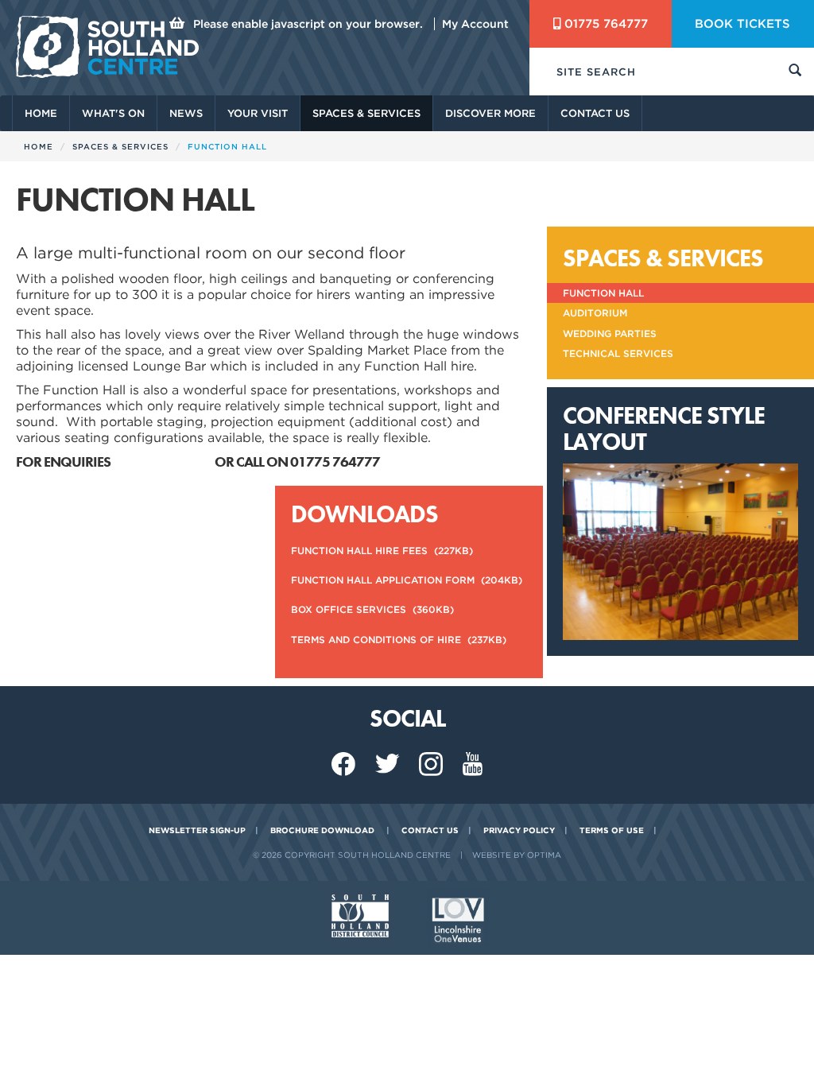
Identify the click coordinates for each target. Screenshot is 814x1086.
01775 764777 (606, 24)
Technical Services (618, 353)
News (186, 113)
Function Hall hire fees (382, 551)
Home (41, 113)
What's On (113, 113)
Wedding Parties (610, 333)
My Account (475, 23)
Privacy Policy (519, 830)
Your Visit (257, 113)
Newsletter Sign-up (197, 830)
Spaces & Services (366, 113)
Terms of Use (611, 830)
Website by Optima (516, 854)
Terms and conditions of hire (398, 640)
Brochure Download (322, 830)
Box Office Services (372, 609)
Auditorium (595, 313)
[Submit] (795, 72)
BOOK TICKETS (742, 24)
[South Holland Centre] (107, 47)
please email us (164, 461)
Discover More (490, 113)
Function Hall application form (406, 580)
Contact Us (595, 113)
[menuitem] (40, 113)
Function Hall (603, 293)
